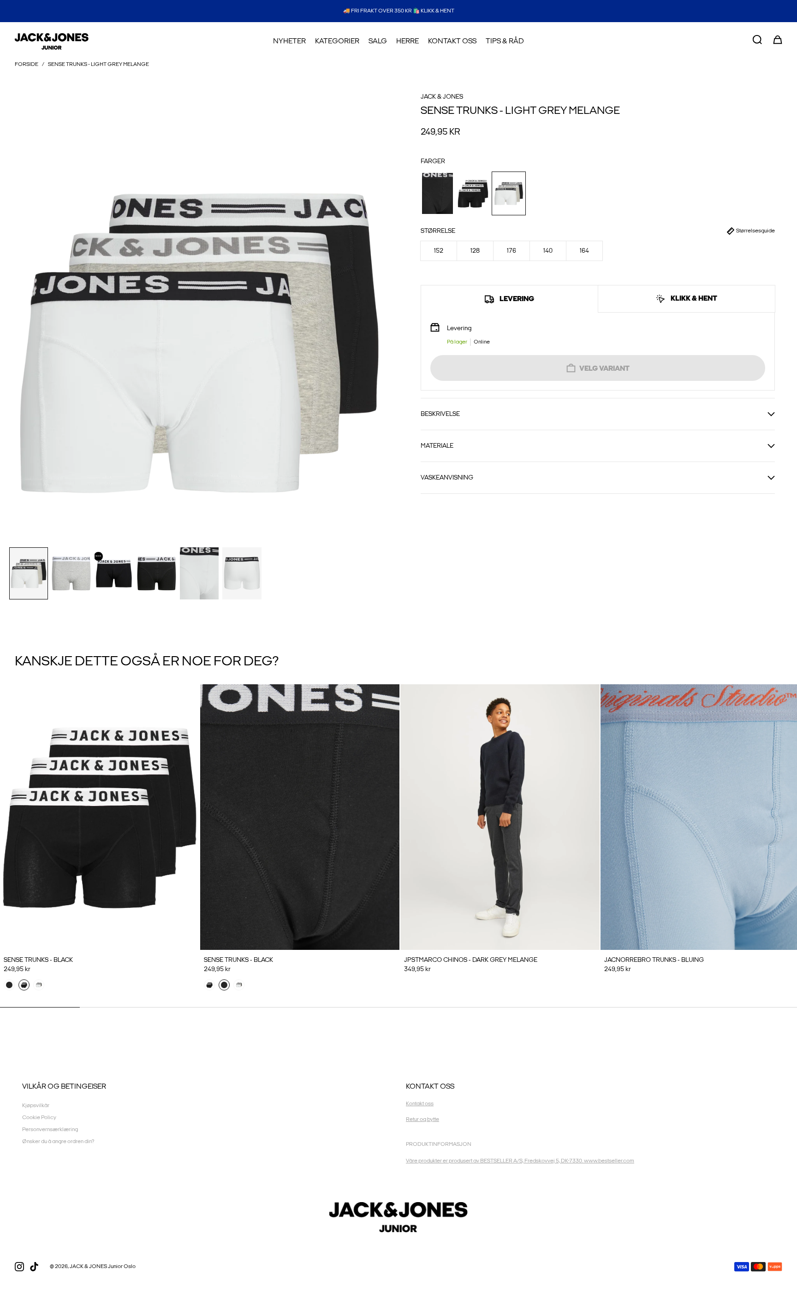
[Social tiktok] (34, 1266)
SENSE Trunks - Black (38, 960)
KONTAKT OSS (452, 41)
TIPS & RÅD (505, 41)
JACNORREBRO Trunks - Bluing (654, 960)
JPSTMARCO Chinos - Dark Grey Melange (470, 960)
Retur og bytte (422, 1119)
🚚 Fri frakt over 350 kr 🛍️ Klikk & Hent (398, 10)
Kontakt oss (420, 1103)
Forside (26, 64)
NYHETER (289, 41)
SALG (378, 41)
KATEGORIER (337, 41)
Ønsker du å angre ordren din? (58, 1141)
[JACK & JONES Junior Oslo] (52, 41)
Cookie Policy (39, 1117)
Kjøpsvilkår (35, 1105)
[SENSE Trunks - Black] (99, 817)
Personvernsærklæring (50, 1129)
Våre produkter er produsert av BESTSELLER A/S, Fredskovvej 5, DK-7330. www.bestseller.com (520, 1160)
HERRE (407, 41)
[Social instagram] (19, 1266)
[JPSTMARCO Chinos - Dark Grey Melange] (500, 817)
